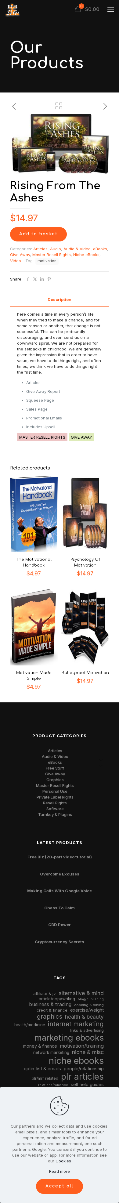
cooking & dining (89, 1005)
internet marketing (76, 1024)
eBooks (100, 248)
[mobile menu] (111, 9)
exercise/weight (87, 1010)
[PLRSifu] (12, 9)
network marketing (51, 1052)
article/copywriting (57, 998)
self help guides (87, 1084)
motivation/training (82, 1046)
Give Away (20, 254)
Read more (59, 1171)
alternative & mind (81, 993)
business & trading (50, 1004)
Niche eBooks (86, 254)
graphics (49, 1016)
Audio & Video (77, 248)
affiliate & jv (44, 993)
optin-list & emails (42, 1068)
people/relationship (84, 1068)
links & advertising (87, 1030)
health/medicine (29, 1024)
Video (15, 260)
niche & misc (88, 1052)
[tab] (59, 299)
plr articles (82, 1076)
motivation (47, 261)
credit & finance (52, 1010)
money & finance (40, 1046)
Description (59, 299)
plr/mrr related (45, 1078)
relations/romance (53, 1085)
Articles (40, 248)
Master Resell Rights (51, 254)
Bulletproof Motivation (85, 673)
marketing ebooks (69, 1038)
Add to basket (38, 234)
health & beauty (84, 1016)
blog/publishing (91, 999)
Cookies (63, 1160)
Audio (55, 248)
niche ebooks (76, 1060)
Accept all (59, 1186)
